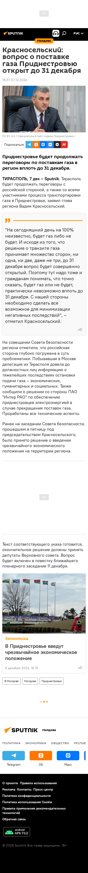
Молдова (30, 681)
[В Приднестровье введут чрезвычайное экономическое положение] (44, 604)
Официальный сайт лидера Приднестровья (45, 136)
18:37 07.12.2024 (14, 80)
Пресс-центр (43, 789)
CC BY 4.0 (8, 136)
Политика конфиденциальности (26, 796)
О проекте (10, 783)
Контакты (24, 789)
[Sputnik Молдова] (14, 35)
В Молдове (11, 681)
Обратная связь (14, 819)
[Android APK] (17, 832)
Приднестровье (51, 681)
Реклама (8, 789)
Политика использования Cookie (27, 802)
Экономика (16, 639)
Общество (60, 743)
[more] (80, 329)
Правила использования (38, 783)
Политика (11, 743)
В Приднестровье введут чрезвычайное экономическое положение (41, 652)
